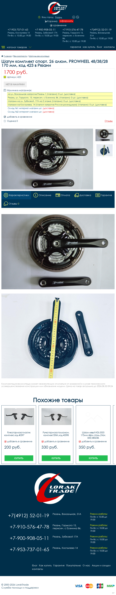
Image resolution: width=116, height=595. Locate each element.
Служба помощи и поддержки (20, 587)
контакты (109, 46)
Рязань (58, 17)
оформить (66, 21)
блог (99, 46)
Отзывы (109, 121)
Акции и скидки (101, 565)
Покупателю (73, 565)
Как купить (89, 46)
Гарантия (75, 46)
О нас (86, 565)
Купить (18, 458)
